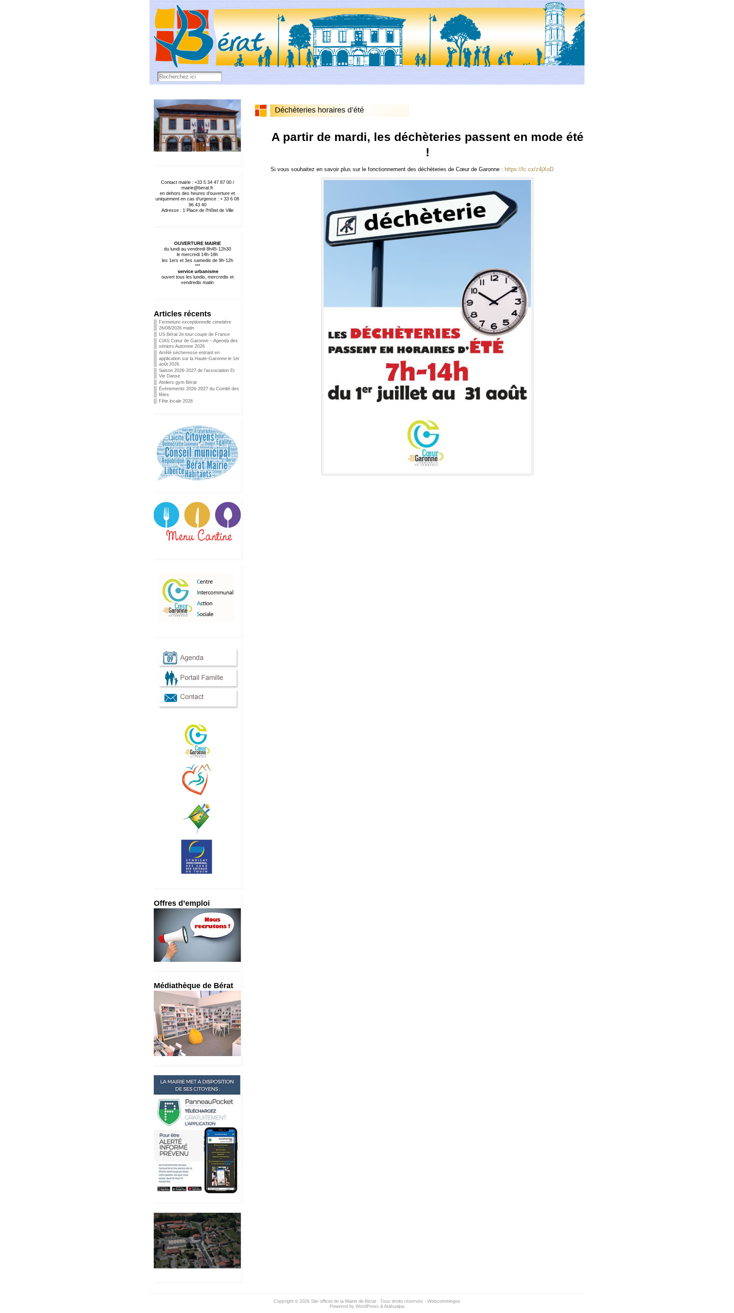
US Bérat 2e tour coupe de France (194, 334)
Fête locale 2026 (176, 400)
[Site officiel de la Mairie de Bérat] (367, 42)
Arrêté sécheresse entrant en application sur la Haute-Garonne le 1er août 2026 (199, 358)
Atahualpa (394, 1306)
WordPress (367, 1306)
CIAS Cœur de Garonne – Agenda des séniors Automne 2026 (198, 343)
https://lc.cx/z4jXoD (529, 169)
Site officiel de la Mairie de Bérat (343, 1301)
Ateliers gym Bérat (178, 382)
